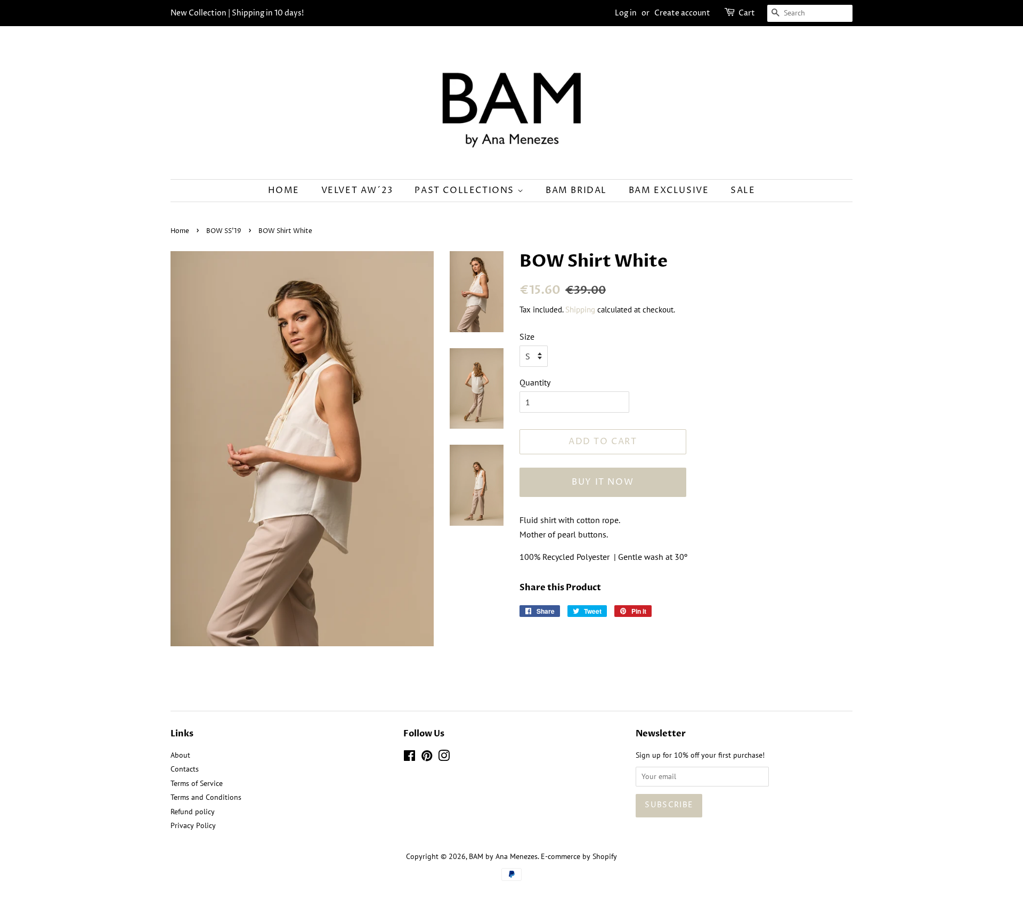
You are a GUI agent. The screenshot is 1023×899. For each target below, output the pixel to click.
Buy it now (603, 482)
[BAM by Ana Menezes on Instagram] (444, 757)
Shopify (604, 856)
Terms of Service (196, 783)
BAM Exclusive (669, 190)
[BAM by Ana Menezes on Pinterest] (427, 757)
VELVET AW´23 (357, 190)
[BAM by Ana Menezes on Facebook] (409, 757)
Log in (626, 13)
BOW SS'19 (223, 231)
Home (283, 190)
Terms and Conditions (205, 797)
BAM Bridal (576, 190)
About (180, 755)
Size (526, 336)
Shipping (580, 309)
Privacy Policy (193, 825)
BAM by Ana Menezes (503, 856)
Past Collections (466, 190)
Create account (682, 13)
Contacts (184, 769)
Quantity (534, 382)
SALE (742, 190)
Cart (746, 13)
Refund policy (192, 811)
